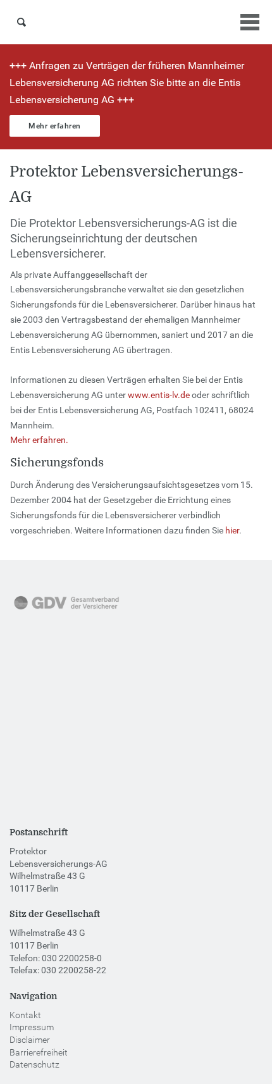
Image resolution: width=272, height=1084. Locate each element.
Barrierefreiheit (38, 1052)
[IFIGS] (53, 771)
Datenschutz (34, 1064)
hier (232, 530)
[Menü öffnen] (250, 22)
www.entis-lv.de (159, 395)
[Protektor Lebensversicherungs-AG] (136, 22)
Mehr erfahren (54, 125)
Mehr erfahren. (39, 440)
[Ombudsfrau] (60, 691)
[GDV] (66, 610)
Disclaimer (29, 1040)
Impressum (31, 1027)
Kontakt (25, 1015)
